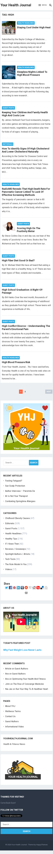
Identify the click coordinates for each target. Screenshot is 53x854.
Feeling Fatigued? (13, 480)
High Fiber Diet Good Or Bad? (18, 260)
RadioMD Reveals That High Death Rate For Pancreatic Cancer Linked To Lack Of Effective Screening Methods (26, 191)
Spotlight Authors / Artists (17, 554)
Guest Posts (8, 108)
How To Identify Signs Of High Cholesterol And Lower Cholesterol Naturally (25, 150)
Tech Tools (10, 559)
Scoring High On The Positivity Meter (28, 230)
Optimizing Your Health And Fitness (29, 679)
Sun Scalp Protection (15, 486)
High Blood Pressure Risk (16, 362)
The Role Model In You (15, 564)
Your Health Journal (16, 5)
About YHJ (10, 706)
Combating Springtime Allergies (20, 501)
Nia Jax (8, 689)
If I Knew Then (12, 543)
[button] (42, 5)
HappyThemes (42, 845)
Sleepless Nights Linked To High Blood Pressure (32, 73)
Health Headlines (26, 23)
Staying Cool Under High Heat (34, 27)
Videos (8, 569)
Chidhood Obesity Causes (17, 518)
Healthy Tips (11, 538)
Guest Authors (21, 668)
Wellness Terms (13, 711)
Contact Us (10, 716)
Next (49, 392)
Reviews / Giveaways (15, 549)
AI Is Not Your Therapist (16, 496)
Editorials (8, 144)
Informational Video (14, 726)
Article (8, 668)
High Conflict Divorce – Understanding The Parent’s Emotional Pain (26, 328)
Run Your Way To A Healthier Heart (32, 689)
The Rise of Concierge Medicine (28, 684)
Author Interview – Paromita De (20, 491)
